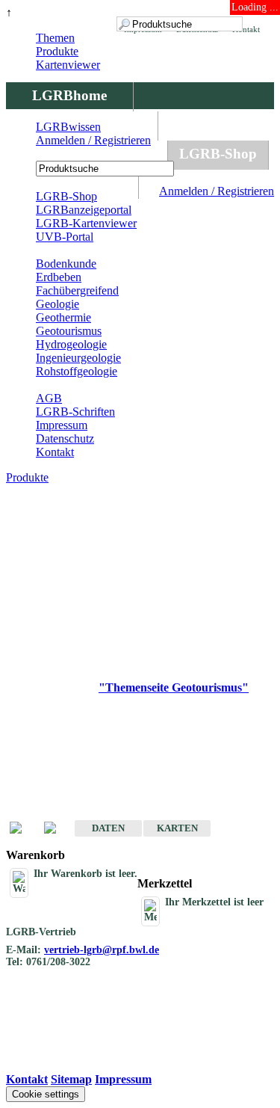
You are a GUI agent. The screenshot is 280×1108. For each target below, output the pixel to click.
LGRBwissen (68, 126)
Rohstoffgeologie (76, 371)
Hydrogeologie (71, 344)
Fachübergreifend (77, 290)
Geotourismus (69, 330)
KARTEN (177, 828)
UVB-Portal (64, 236)
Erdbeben (58, 277)
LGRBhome (69, 95)
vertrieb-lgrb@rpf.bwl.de (101, 949)
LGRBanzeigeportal (83, 209)
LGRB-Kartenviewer (86, 223)
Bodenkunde (66, 263)
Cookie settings (45, 1094)
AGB (49, 398)
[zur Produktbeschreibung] (23, 828)
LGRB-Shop (218, 153)
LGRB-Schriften (75, 411)
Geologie (57, 304)
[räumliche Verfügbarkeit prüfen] (57, 828)
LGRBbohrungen (86, 153)
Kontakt (55, 452)
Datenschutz (65, 438)
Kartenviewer (68, 64)
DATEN (108, 828)
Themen (55, 37)
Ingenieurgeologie (78, 357)
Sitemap (71, 1079)
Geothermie (63, 317)
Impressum (61, 425)
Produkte (57, 51)
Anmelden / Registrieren (216, 191)
